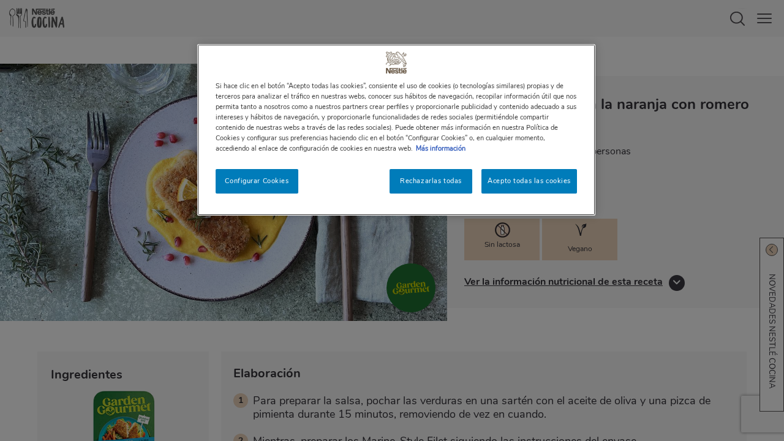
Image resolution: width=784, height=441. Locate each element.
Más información (441, 148)
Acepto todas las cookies (529, 181)
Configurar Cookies (256, 181)
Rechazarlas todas (431, 181)
